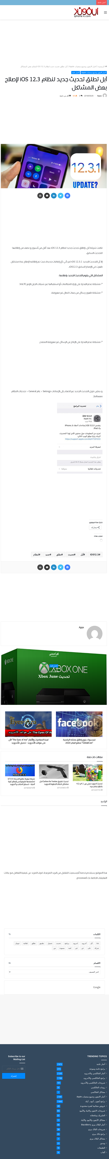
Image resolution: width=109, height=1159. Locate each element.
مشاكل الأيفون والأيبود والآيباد (93, 1120)
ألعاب (103, 1152)
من (55, 948)
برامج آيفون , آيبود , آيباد (95, 1101)
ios (98, 943)
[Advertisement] (54, 42)
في (76, 948)
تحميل (50, 943)
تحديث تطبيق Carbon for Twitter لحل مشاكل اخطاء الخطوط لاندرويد (54, 782)
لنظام (36, 554)
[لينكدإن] (54, 195)
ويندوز (102, 1143)
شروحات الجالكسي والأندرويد (93, 1082)
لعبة (69, 948)
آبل (82, 554)
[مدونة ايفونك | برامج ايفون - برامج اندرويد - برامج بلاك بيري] (86, 12)
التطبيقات (101, 1148)
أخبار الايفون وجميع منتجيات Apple (83, 66)
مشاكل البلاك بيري (97, 1138)
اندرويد (75, 943)
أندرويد (84, 943)
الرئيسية (101, 66)
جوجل (17, 943)
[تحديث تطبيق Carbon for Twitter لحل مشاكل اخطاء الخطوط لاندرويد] (54, 771)
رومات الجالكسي (98, 1087)
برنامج (67, 943)
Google (96, 987)
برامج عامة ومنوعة (97, 1069)
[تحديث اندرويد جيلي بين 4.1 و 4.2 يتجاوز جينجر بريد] (87, 772)
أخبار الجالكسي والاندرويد (94, 1073)
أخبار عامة (75, 72)
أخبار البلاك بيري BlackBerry (93, 1125)
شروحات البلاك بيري (96, 1129)
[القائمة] (105, 13)
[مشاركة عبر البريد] (47, 195)
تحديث (71, 554)
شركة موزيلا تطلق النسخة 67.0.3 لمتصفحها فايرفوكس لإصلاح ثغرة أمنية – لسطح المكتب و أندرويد (21, 782)
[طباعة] (40, 195)
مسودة (62, 948)
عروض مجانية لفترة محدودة (92, 1106)
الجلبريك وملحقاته (97, 1115)
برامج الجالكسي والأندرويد (94, 1078)
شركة (97, 948)
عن (82, 948)
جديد (47, 554)
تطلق (58, 554)
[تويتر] (60, 195)
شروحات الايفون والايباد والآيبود (92, 1110)
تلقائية (25, 943)
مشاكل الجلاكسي (98, 1092)
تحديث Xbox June (54, 676)
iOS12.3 (94, 554)
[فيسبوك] (67, 195)
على (89, 948)
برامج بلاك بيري (98, 1134)
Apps (99, 96)
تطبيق (41, 943)
